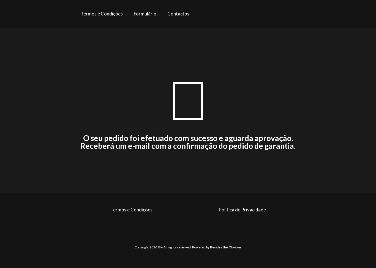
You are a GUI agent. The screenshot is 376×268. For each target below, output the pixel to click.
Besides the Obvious (225, 247)
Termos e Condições (102, 14)
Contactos (178, 14)
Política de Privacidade (242, 210)
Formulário (145, 14)
